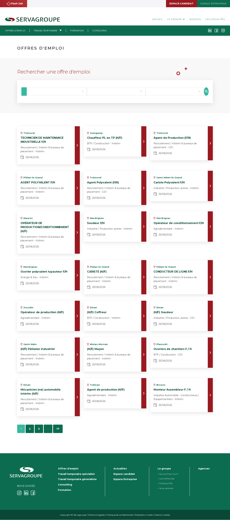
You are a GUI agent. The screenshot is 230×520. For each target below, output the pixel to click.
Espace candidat (181, 3)
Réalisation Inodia (144, 515)
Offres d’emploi (15, 30)
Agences (195, 19)
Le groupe (174, 19)
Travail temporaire (45, 30)
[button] (13, 3)
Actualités (120, 468)
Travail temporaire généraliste (77, 479)
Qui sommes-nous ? (169, 474)
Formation (77, 30)
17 (57, 428)
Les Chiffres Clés (166, 478)
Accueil (157, 19)
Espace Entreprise (213, 3)
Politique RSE (166, 483)
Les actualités (215, 19)
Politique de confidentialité (120, 515)
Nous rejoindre (166, 488)
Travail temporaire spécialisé (76, 474)
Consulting (99, 30)
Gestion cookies (162, 515)
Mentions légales (96, 515)
